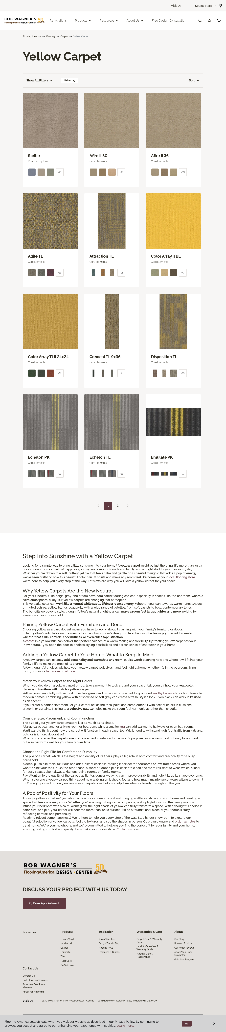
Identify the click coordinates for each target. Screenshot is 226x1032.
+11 (59, 473)
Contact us (124, 829)
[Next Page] (128, 506)
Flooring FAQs (106, 947)
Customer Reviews (184, 947)
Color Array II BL (166, 256)
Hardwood (66, 943)
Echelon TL (100, 457)
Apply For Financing (33, 991)
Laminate (65, 952)
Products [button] (81, 20)
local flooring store (182, 577)
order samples (185, 821)
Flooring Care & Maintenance (144, 955)
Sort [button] (192, 80)
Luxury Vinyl (67, 939)
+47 (183, 272)
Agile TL (35, 256)
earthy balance (164, 693)
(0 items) (219, 21)
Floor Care (66, 961)
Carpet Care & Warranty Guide (149, 940)
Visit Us (176, 5)
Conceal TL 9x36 (105, 356)
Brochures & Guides (109, 952)
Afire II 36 (160, 155)
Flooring (50, 36)
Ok (186, 1023)
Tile (62, 956)
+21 (59, 172)
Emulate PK (162, 457)
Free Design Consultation (169, 20)
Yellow (67, 80)
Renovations (58, 20)
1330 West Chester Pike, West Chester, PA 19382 (68, 1000)
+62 (121, 172)
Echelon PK (38, 457)
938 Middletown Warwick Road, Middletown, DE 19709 (127, 1000)
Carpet (64, 36)
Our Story (179, 939)
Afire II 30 (98, 155)
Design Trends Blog (109, 943)
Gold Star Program (184, 959)
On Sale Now (67, 965)
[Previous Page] (98, 506)
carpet (29, 641)
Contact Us (29, 975)
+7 (121, 373)
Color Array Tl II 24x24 (48, 356)
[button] (206, 6)
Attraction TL (102, 256)
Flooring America (32, 36)
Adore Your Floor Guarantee (183, 953)
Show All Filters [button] (37, 80)
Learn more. (125, 1025)
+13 (59, 272)
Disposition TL (164, 356)
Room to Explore (183, 943)
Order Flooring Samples (35, 980)
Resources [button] (107, 20)
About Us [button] (133, 20)
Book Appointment (46, 903)
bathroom (53, 671)
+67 (60, 373)
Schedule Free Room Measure (34, 986)
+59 (183, 172)
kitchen (70, 671)
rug (122, 726)
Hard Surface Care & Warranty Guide (147, 948)
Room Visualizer (107, 939)
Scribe (34, 155)
